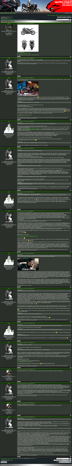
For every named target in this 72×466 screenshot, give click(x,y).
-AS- (8, 18)
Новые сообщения (51, 15)
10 (34, 323)
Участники (57, 15)
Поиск (67, 15)
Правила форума (63, 15)
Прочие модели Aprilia (14, 19)
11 (34, 342)
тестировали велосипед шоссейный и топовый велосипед (32, 128)
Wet (9, 121)
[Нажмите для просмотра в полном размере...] (28, 37)
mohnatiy (8, 23)
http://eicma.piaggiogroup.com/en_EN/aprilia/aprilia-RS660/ (27, 236)
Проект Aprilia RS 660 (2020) (23, 19)
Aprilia (9, 19)
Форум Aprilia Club (4, 19)
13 (34, 383)
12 (34, 369)
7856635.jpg (26, 285)
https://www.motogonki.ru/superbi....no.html (24, 361)
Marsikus (8, 369)
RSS (70, 15)
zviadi (11, 18)
